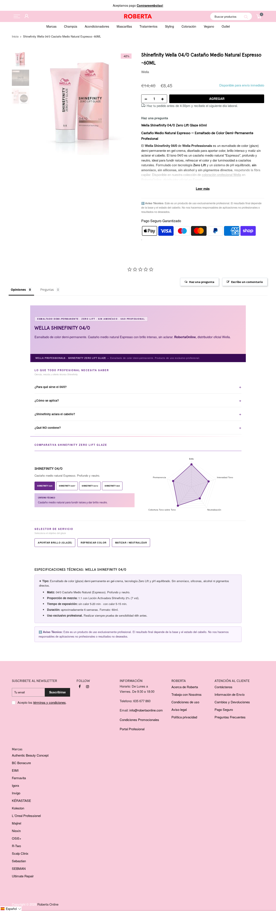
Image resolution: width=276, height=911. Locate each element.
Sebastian (19, 861)
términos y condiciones (49, 702)
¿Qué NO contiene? (47, 428)
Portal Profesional (132, 729)
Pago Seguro (224, 709)
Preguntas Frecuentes (230, 717)
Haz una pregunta (154, 118)
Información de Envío (230, 694)
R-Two (16, 845)
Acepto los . (42, 702)
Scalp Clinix (20, 853)
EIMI (15, 770)
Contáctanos (223, 687)
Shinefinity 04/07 (67, 485)
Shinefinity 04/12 (90, 485)
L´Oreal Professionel (26, 815)
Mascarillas (124, 26)
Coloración (189, 26)
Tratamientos (148, 26)
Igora (15, 785)
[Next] (127, 103)
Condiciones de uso (185, 702)
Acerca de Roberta (184, 687)
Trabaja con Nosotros (186, 694)
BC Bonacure (21, 762)
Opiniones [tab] (18, 289)
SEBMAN (19, 868)
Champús (70, 26)
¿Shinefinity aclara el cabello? (54, 414)
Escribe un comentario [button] (247, 282)
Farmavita (19, 778)
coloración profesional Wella (221, 174)
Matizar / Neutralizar (131, 542)
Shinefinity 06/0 (112, 485)
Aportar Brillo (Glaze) (55, 542)
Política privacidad (184, 717)
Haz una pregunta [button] (201, 282)
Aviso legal (179, 709)
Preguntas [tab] (47, 289)
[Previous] (39, 103)
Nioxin (16, 830)
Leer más (203, 188)
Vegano (209, 26)
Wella (145, 71)
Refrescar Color (94, 542)
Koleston (18, 808)
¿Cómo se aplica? (46, 400)
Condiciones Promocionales (139, 719)
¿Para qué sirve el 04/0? (50, 387)
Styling (169, 26)
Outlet (226, 26)
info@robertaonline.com (146, 710)
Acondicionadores (97, 26)
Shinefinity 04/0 (44, 485)
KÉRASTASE (21, 800)
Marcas (51, 26)
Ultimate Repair (23, 876)
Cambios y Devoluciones (232, 702)
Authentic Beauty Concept (30, 755)
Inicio (15, 36)
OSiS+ (16, 838)
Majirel (16, 823)
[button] (11, 908)
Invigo (16, 793)
